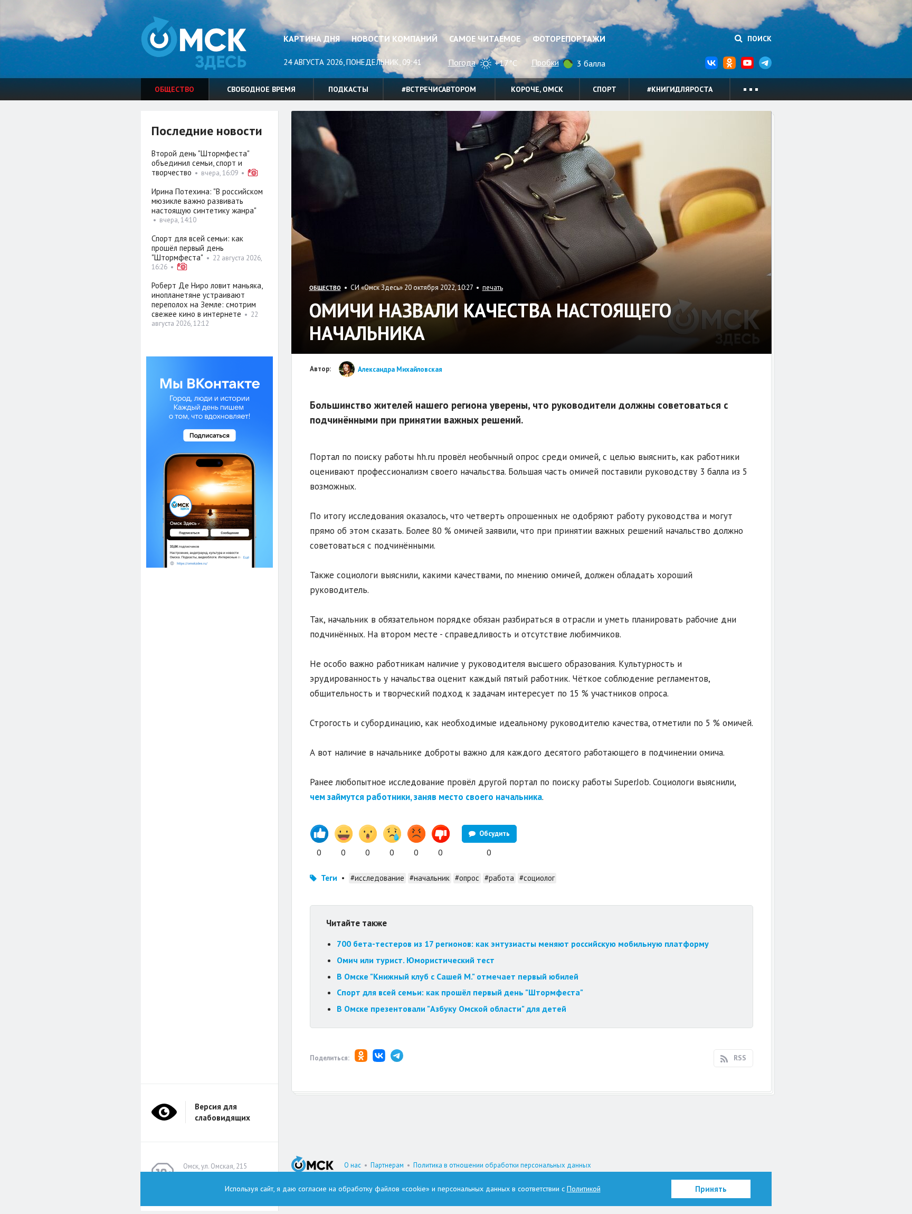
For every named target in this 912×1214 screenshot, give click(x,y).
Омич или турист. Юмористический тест (416, 960)
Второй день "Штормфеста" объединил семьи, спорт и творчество (200, 162)
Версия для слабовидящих (222, 1112)
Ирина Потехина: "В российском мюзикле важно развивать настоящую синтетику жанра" (207, 200)
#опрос (467, 878)
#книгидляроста (679, 89)
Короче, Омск (537, 89)
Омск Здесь (193, 43)
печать (492, 287)
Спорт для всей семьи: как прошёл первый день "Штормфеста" (460, 992)
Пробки (545, 62)
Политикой (584, 1188)
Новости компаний (395, 38)
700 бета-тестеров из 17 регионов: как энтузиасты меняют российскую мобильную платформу (523, 943)
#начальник (430, 878)
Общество (174, 89)
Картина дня (311, 38)
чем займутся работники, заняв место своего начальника (426, 797)
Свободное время (261, 89)
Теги (329, 878)
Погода (462, 62)
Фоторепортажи (569, 38)
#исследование (377, 878)
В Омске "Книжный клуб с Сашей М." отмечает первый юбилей (457, 976)
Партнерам (387, 1165)
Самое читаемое (484, 38)
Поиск (758, 38)
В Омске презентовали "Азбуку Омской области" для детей (451, 1008)
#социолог (537, 878)
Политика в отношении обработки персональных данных (502, 1165)
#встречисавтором (439, 89)
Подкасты (348, 89)
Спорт (604, 89)
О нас (352, 1165)
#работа (499, 878)
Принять (711, 1189)
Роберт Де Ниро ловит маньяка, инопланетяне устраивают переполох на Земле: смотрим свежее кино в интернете (206, 299)
